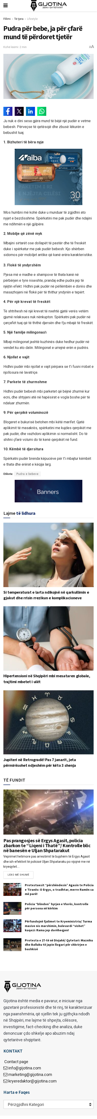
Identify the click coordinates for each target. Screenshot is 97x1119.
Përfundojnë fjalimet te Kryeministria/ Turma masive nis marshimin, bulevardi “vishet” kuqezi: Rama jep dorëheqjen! (58, 925)
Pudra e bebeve (27, 474)
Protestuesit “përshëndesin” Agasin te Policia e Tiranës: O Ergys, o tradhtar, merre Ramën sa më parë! (59, 889)
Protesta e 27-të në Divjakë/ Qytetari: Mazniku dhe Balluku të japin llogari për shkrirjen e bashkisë (59, 944)
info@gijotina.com (24, 1068)
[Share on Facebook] (7, 111)
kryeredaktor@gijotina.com (32, 1081)
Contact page (15, 1061)
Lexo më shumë (18, 874)
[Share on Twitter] (19, 111)
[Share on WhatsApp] (41, 111)
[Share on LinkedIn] (30, 111)
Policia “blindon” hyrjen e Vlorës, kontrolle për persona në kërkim (56, 906)
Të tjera (18, 19)
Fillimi (7, 19)
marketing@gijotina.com (30, 1074)
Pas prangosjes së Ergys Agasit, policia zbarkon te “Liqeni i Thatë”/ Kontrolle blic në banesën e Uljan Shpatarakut (46, 845)
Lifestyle (32, 19)
